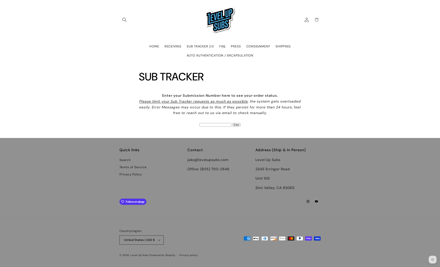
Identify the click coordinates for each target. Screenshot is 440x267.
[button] (124, 20)
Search (125, 160)
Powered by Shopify (162, 255)
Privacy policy (188, 255)
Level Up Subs (139, 255)
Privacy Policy (130, 174)
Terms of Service (132, 167)
